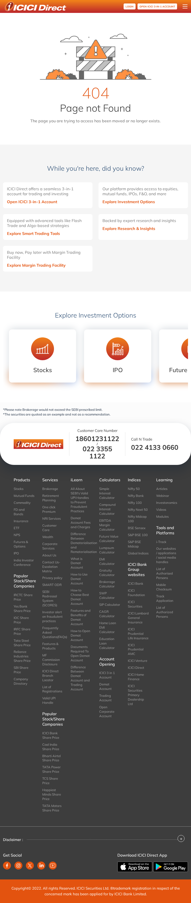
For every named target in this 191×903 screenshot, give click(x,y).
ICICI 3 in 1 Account (107, 675)
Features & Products (50, 646)
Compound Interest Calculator (107, 509)
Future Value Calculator (108, 538)
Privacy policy (52, 578)
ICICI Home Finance (136, 677)
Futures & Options (21, 544)
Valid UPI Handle (48, 700)
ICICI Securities (135, 604)
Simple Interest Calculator (107, 493)
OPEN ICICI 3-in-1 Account (157, 6)
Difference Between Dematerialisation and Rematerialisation (81, 543)
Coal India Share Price (50, 746)
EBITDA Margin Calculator (107, 524)
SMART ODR (52, 585)
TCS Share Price (50, 780)
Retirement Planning (50, 498)
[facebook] (7, 866)
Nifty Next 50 (138, 510)
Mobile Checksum (164, 587)
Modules (162, 516)
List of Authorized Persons (164, 612)
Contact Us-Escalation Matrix (51, 566)
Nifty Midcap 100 (137, 519)
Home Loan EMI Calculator (107, 627)
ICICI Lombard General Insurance (138, 617)
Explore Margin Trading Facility (36, 265)
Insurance (21, 521)
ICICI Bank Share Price (50, 735)
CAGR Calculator (107, 614)
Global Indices (138, 553)
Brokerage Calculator (107, 584)
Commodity (22, 503)
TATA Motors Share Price (51, 808)
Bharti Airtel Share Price (51, 758)
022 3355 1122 (97, 452)
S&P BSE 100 (138, 535)
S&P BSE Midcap (134, 544)
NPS (17, 535)
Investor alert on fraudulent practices (52, 616)
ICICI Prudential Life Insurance (138, 633)
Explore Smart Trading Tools (33, 233)
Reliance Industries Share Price (22, 656)
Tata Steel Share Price (22, 643)
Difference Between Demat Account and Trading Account (80, 678)
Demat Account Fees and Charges (81, 522)
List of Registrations (52, 689)
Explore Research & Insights (128, 228)
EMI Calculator (107, 561)
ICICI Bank (135, 583)
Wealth (47, 537)
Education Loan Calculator (107, 643)
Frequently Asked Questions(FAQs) (52, 632)
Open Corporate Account (106, 711)
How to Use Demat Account (79, 578)
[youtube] (53, 866)
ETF (16, 528)
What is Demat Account (77, 563)
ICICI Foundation (136, 592)
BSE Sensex (136, 528)
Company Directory (21, 681)
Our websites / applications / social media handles (166, 555)
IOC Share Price (21, 620)
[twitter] (30, 866)
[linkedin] (41, 866)
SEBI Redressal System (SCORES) (49, 598)
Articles (161, 489)
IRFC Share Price (22, 631)
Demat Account (105, 686)
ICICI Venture (137, 661)
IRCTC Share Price (23, 597)
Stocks (18, 489)
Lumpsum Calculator (107, 550)
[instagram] (18, 866)
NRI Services (51, 518)
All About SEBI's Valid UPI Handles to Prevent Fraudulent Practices (80, 500)
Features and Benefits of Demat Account (81, 617)
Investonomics (166, 503)
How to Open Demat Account (80, 635)
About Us (49, 555)
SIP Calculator (109, 605)
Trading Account (105, 698)
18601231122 (97, 438)
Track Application (164, 598)
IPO (16, 553)
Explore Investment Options (128, 201)
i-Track (161, 542)
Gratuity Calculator (107, 572)
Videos (161, 510)
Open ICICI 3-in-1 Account (32, 201)
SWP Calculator (107, 595)
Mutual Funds (24, 496)
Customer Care (49, 527)
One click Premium (48, 509)
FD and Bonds (19, 512)
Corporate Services (49, 546)
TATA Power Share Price (51, 769)
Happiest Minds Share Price (51, 794)
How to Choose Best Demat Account (80, 597)
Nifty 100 (135, 503)
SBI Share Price (21, 670)
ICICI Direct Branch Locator (50, 675)
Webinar (162, 496)
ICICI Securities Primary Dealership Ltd (136, 695)
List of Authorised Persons (164, 573)
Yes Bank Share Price (22, 608)
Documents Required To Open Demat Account (80, 653)
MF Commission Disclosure (51, 659)
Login (130, 6)
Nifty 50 (134, 489)
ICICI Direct (136, 668)
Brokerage (50, 489)
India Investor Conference (24, 562)
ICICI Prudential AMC (135, 649)
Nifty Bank (136, 496)
